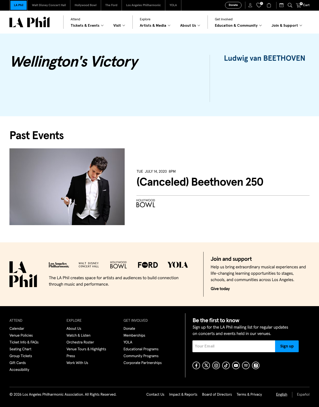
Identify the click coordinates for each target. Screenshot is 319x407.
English (281, 395)
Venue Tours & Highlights (86, 349)
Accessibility (19, 370)
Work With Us (77, 363)
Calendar (16, 329)
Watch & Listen (79, 336)
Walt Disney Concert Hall (49, 5)
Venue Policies (21, 336)
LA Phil (18, 5)
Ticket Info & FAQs (23, 342)
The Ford (111, 5)
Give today (220, 289)
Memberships (134, 336)
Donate (233, 5)
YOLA (173, 5)
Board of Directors (217, 395)
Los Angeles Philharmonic (143, 5)
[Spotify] (246, 365)
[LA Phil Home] (29, 22)
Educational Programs (140, 349)
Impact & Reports (183, 395)
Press (71, 356)
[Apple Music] (255, 365)
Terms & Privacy (249, 395)
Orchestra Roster (80, 342)
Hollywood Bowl (86, 5)
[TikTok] (226, 365)
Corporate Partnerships (142, 363)
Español (303, 395)
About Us (74, 329)
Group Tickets (20, 356)
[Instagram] (216, 365)
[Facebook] (196, 365)
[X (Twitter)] (206, 365)
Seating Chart (20, 349)
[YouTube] (236, 365)
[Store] (269, 5)
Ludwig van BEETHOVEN (264, 58)
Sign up (287, 346)
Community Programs (140, 356)
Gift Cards (17, 363)
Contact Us (155, 395)
